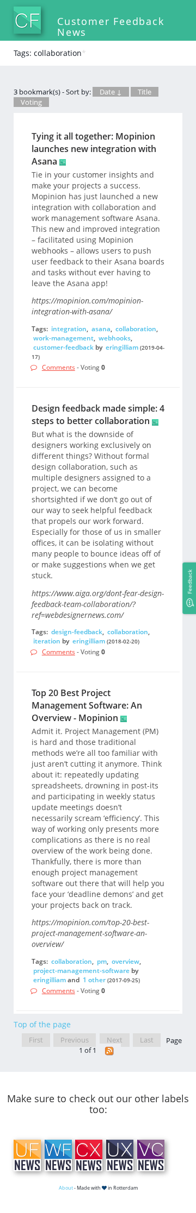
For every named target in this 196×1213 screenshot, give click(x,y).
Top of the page (42, 1024)
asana (101, 328)
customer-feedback (63, 347)
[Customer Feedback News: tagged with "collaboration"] (109, 1050)
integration (69, 328)
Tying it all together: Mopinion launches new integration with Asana (94, 148)
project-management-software (81, 970)
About (66, 1187)
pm (102, 961)
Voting (31, 102)
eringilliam (122, 347)
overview (125, 961)
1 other (94, 979)
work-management (63, 338)
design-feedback (76, 631)
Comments (58, 367)
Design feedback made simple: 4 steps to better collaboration (98, 414)
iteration (46, 641)
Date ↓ (111, 92)
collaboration (135, 328)
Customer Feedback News (110, 27)
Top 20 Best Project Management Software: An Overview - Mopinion (87, 705)
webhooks (115, 338)
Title (144, 92)
